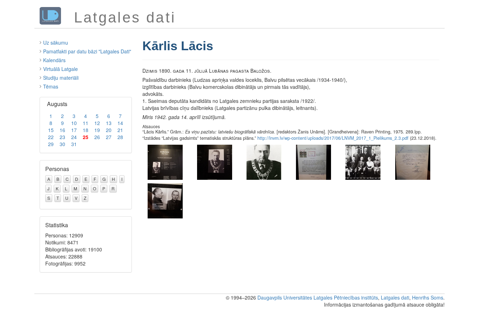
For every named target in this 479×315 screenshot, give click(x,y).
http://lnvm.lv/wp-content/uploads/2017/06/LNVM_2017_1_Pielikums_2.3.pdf (333, 138)
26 (97, 136)
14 (120, 122)
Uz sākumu (55, 42)
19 (97, 129)
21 (120, 129)
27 (109, 136)
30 (62, 143)
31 (74, 143)
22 (51, 136)
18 (85, 129)
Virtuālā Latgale (60, 68)
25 (85, 136)
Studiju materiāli (61, 77)
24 (74, 136)
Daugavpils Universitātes (284, 297)
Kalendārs (54, 60)
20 (109, 129)
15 (51, 129)
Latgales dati (395, 297)
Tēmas (50, 86)
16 (62, 129)
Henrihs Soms (427, 297)
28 (120, 136)
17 (74, 129)
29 (51, 143)
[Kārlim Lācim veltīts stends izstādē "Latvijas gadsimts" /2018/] (165, 161)
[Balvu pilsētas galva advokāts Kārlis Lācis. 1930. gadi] (264, 161)
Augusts (57, 104)
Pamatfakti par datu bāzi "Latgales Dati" (87, 51)
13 (109, 122)
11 (85, 122)
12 (97, 122)
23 (62, 136)
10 (74, 122)
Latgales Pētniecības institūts (345, 297)
